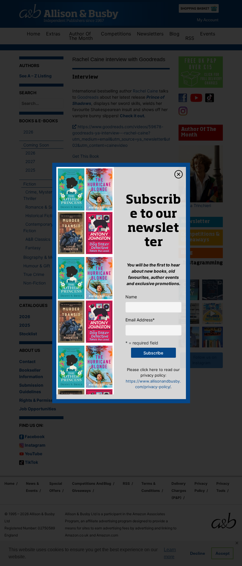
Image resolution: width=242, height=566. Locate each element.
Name (131, 296)
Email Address (140, 319)
